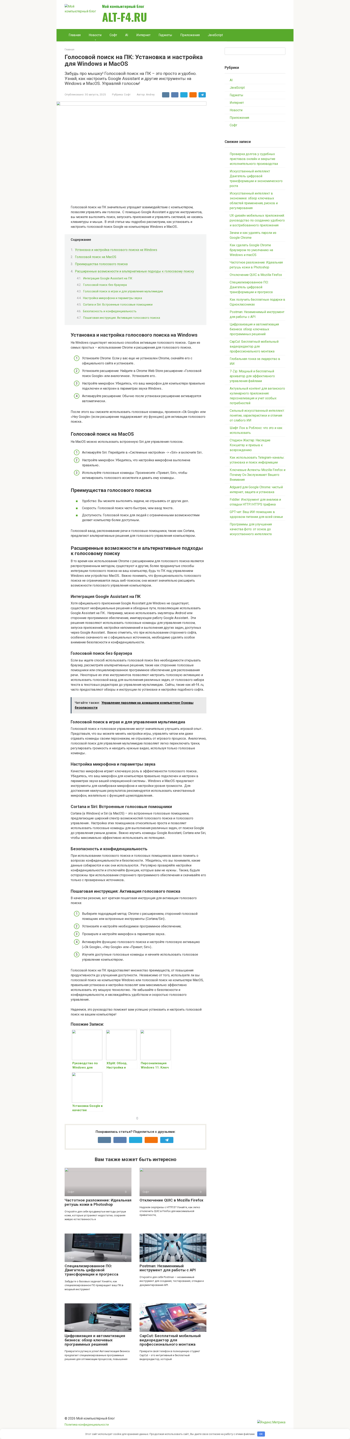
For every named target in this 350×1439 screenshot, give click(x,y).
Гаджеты (165, 35)
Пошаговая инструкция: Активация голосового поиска (121, 318)
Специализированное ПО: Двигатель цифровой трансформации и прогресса (91, 1270)
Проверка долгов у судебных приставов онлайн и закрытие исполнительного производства (254, 159)
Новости (95, 35)
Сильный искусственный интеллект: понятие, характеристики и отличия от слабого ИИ (257, 415)
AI (126, 35)
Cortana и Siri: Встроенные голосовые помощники (118, 304)
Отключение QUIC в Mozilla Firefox (171, 1200)
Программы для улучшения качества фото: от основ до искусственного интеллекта (251, 529)
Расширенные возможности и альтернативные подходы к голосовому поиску (134, 271)
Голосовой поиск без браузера (105, 285)
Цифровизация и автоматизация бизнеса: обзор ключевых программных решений (95, 1340)
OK (261, 1434)
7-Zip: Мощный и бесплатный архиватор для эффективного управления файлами (252, 376)
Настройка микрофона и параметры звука (112, 298)
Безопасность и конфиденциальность (110, 311)
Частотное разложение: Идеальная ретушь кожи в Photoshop (98, 1202)
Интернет (143, 35)
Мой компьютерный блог (123, 6)
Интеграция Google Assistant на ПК (107, 278)
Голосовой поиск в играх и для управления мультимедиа (123, 291)
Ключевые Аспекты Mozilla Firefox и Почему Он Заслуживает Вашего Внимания (257, 475)
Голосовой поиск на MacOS (95, 257)
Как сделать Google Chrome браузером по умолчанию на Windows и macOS (251, 250)
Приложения (190, 35)
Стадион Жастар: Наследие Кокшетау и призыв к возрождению (250, 445)
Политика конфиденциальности (87, 1424)
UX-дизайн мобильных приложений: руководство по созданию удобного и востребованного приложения (257, 220)
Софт (113, 35)
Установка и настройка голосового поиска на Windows (116, 250)
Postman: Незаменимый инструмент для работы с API (168, 1268)
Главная (75, 35)
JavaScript (215, 35)
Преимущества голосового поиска (101, 264)
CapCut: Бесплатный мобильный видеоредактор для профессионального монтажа (170, 1340)
